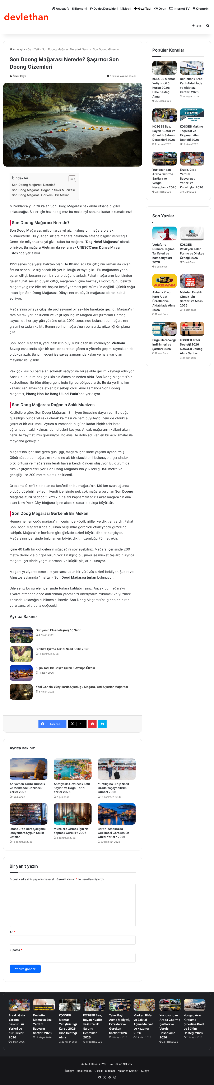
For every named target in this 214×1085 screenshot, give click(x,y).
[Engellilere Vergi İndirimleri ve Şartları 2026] (164, 329)
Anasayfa (62, 8)
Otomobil (202, 8)
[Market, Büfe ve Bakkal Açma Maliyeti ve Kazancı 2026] (144, 1005)
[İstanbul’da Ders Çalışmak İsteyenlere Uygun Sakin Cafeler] (28, 814)
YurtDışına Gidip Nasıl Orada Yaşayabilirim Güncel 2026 (113, 788)
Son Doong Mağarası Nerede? (33, 184)
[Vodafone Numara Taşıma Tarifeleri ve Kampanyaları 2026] (164, 233)
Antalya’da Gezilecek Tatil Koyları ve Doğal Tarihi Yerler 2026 (72, 788)
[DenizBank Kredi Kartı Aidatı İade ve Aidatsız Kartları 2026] (192, 68)
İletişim (69, 1070)
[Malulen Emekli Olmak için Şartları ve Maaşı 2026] (192, 281)
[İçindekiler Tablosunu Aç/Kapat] (70, 178)
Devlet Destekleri (105, 8)
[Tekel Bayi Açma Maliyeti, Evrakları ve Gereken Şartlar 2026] (120, 1005)
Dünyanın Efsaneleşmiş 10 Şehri (59, 630)
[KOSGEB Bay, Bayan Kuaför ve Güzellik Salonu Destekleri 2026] (164, 115)
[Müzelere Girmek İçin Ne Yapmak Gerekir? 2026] (73, 814)
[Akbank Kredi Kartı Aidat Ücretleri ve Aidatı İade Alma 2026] (164, 281)
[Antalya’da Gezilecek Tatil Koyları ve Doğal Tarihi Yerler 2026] (73, 769)
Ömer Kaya (19, 76)
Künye (145, 1070)
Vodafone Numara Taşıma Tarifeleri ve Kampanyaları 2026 (163, 253)
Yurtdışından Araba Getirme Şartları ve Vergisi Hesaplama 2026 (164, 178)
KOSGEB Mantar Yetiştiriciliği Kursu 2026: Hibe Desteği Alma (163, 87)
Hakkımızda (84, 1070)
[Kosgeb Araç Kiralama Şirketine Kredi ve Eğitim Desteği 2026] (194, 1005)
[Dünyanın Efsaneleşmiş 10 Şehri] (21, 635)
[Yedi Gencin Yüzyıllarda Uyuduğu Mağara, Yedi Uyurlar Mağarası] (21, 692)
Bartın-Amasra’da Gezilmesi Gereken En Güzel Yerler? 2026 (113, 833)
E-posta (16, 950)
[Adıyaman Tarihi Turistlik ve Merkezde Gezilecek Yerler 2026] (28, 769)
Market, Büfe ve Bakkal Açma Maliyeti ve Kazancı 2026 (144, 1024)
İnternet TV (181, 8)
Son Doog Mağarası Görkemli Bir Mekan (41, 195)
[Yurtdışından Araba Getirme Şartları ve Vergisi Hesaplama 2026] (164, 159)
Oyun (162, 8)
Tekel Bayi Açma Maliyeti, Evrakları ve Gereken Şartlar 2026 (119, 1024)
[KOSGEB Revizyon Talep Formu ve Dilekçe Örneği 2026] (192, 233)
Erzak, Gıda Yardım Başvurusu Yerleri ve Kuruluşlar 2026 (191, 178)
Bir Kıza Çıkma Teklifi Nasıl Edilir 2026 (62, 649)
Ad (12, 932)
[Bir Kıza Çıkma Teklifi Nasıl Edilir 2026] (21, 654)
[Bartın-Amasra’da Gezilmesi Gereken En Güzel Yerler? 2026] (117, 814)
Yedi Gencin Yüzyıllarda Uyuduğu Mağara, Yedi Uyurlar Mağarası (82, 687)
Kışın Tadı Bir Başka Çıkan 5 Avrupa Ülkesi (65, 668)
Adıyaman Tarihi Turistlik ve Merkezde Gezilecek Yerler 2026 (27, 788)
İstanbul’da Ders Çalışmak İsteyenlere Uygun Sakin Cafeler (28, 833)
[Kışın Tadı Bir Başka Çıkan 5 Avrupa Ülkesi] (21, 673)
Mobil (126, 8)
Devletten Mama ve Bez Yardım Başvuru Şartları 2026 (42, 1024)
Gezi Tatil (144, 8)
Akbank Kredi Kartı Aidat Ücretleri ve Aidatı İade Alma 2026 (163, 301)
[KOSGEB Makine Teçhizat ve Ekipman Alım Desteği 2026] (192, 115)
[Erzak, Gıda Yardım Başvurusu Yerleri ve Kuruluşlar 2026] (192, 159)
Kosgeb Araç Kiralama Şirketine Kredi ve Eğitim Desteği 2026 (194, 1024)
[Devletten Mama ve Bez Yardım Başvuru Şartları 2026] (44, 1005)
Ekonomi (80, 8)
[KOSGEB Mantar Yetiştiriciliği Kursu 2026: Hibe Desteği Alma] (164, 68)
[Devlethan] (26, 17)
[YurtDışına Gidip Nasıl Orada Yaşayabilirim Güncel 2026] (117, 769)
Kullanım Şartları (128, 1070)
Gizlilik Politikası (104, 1070)
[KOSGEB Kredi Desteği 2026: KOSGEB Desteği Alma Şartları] (192, 329)
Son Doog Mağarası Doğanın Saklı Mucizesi (43, 190)
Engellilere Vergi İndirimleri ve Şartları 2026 (164, 344)
